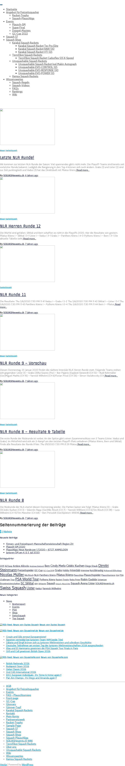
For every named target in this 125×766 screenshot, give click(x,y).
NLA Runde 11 (13, 294)
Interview (85, 570)
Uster (31, 588)
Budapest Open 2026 (17, 666)
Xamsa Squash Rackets (25, 76)
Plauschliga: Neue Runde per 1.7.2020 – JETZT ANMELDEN (37, 549)
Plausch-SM (19, 24)
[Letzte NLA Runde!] (27, 144)
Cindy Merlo (58, 566)
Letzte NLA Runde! (17, 157)
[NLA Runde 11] (27, 281)
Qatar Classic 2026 (16, 669)
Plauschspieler (92, 575)
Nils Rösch (29, 575)
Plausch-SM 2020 (15, 546)
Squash (51, 583)
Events (10, 21)
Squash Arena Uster (83, 583)
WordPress (27, 764)
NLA (36, 575)
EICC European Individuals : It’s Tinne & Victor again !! (33, 675)
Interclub (75, 570)
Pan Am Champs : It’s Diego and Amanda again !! (31, 677)
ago (31, 175)
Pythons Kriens (47, 579)
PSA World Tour (27, 579)
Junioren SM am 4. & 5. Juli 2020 (23, 552)
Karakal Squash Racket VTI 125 (35, 51)
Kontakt (10, 713)
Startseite (11, 9)
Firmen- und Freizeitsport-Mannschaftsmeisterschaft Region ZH (39, 543)
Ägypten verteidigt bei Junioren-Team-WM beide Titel (34, 639)
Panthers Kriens (47, 575)
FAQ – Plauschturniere (18, 695)
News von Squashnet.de (51, 630)
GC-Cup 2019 (48, 571)
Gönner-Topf (13, 707)
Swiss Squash (13, 587)
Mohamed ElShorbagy (113, 571)
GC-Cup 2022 (20, 33)
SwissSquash (11, 150)
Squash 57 (12, 36)
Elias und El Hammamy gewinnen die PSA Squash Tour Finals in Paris (42, 648)
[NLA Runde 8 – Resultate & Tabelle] (27, 418)
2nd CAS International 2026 (21, 672)
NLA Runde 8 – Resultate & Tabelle (32, 431)
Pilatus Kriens (64, 575)
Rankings (17, 91)
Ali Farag (8, 566)
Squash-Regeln (20, 82)
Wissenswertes (14, 79)
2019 (2, 566)
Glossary (11, 704)
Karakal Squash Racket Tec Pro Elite (38, 45)
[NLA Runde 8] (27, 486)
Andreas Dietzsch (37, 566)
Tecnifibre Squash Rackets (27, 55)
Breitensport (18, 604)
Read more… (82, 170)
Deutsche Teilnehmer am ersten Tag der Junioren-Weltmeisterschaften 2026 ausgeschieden (54, 645)
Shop (15, 612)
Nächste (7, 531)
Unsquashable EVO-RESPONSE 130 (38, 70)
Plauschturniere (108, 575)
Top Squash (18, 618)
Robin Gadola (89, 579)
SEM (36, 584)
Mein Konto (12, 716)
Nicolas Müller (12, 574)
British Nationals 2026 (17, 663)
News (2, 150)
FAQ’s (15, 88)
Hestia (3, 764)
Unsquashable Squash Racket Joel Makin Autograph (47, 64)
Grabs (58, 570)
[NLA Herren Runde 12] (27, 212)
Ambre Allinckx (21, 565)
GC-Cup (38, 570)
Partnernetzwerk (15, 719)
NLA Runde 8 (12, 500)
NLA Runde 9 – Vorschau (23, 363)
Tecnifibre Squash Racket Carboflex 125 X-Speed (46, 58)
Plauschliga (78, 575)
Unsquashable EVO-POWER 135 (36, 73)
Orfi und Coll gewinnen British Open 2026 (28, 651)
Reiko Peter (75, 579)
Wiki (14, 94)
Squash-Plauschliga (23, 18)
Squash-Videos (21, 85)
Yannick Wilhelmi (51, 588)
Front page (12, 698)
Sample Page (13, 725)
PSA (117, 575)
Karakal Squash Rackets (25, 42)
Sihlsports (42, 584)
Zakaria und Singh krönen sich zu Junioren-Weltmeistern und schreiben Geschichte (48, 642)
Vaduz (38, 588)
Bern (47, 565)
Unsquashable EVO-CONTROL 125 (37, 67)
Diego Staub (91, 565)
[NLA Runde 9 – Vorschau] (27, 349)
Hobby (66, 570)
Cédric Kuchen (75, 566)
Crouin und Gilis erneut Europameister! (26, 636)
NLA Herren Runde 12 (20, 226)
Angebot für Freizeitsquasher (22, 12)
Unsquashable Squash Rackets (29, 61)
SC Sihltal (27, 583)
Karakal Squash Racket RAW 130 (36, 48)
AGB (8, 686)
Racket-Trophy (20, 15)
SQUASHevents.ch (104, 583)
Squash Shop (13, 39)
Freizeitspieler (26, 570)
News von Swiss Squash (52, 624)
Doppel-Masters (21, 30)
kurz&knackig (96, 570)
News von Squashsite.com (54, 657)
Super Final (18, 27)
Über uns (11, 746)
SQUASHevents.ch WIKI (19, 740)
